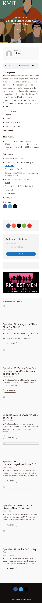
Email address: (11, 244)
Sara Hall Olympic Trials (14, 159)
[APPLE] (10, 579)
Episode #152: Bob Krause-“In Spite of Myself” (20, 416)
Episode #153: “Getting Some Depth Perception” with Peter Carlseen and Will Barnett (20, 371)
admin (17, 29)
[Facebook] (8, 226)
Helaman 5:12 (10, 190)
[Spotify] (24, 226)
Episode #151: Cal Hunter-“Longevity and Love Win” (19, 463)
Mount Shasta (10, 194)
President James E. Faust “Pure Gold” (19, 186)
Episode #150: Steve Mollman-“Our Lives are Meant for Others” (20, 507)
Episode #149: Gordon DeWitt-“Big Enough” (19, 551)
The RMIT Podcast (21, 17)
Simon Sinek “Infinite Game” (15, 169)
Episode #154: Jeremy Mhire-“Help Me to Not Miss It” (20, 325)
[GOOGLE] (15, 579)
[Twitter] (21, 589)
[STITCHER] (20, 579)
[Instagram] (19, 226)
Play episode (11, 344)
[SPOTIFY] (5, 579)
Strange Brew (10, 198)
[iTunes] (14, 226)
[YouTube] (29, 226)
